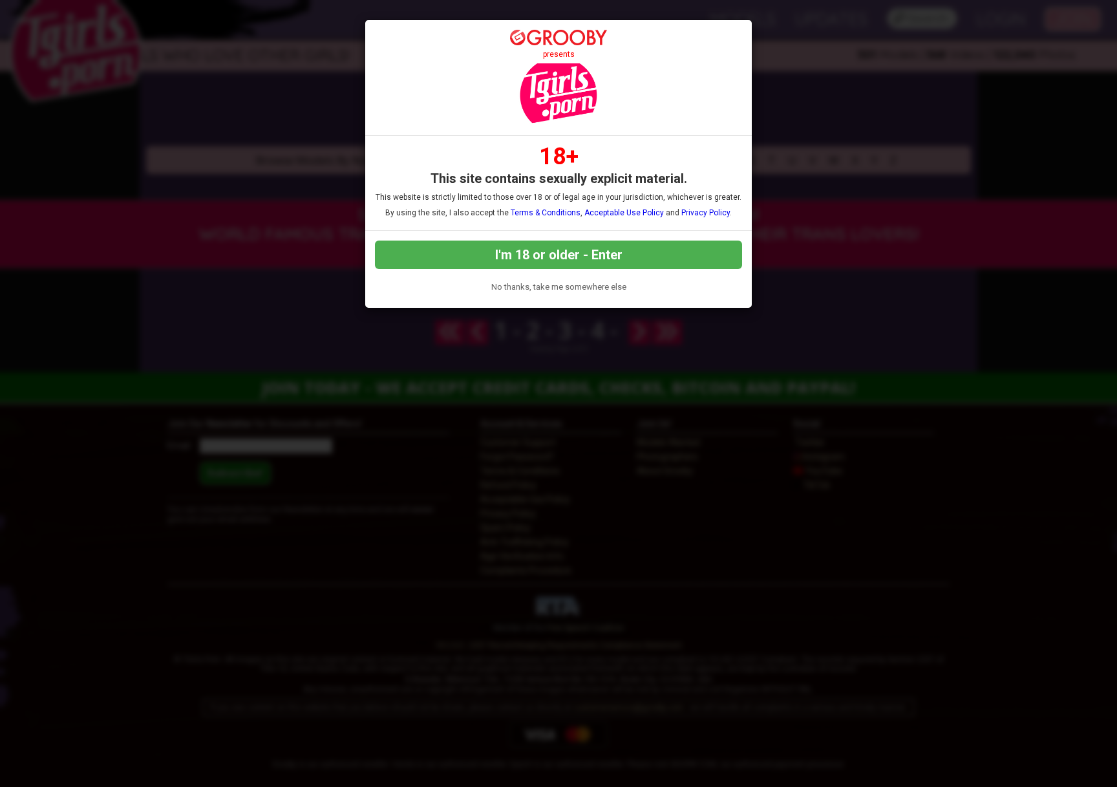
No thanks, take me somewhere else (558, 287)
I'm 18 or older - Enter (558, 255)
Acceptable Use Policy (624, 212)
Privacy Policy (705, 212)
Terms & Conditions (545, 212)
